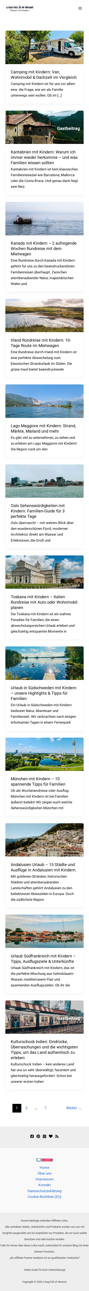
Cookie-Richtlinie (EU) (44, 1197)
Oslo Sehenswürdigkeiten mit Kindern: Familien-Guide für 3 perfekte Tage (38, 511)
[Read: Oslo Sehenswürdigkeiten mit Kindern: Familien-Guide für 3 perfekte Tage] (44, 481)
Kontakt (44, 1185)
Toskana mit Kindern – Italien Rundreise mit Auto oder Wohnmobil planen (44, 602)
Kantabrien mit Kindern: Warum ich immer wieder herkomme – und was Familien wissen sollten (44, 157)
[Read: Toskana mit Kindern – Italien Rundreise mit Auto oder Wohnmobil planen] (44, 572)
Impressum (45, 1179)
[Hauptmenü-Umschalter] (80, 8)
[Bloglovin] (51, 1136)
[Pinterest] (38, 1136)
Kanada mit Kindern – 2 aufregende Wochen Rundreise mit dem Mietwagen (44, 248)
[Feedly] (57, 1136)
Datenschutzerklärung (45, 1191)
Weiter (74, 1108)
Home (44, 1167)
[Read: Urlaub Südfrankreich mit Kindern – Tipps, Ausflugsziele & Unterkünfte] (44, 931)
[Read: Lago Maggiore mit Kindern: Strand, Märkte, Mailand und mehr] (44, 401)
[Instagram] (44, 1136)
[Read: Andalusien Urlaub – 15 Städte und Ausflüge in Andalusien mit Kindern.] (44, 840)
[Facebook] (32, 1136)
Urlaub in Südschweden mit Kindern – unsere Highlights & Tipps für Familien (43, 693)
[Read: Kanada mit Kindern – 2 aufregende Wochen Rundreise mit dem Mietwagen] (44, 218)
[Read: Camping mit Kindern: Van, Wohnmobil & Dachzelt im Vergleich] (44, 47)
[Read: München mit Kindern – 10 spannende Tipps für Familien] (44, 754)
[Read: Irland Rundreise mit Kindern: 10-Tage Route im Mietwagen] (44, 315)
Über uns (45, 1173)
